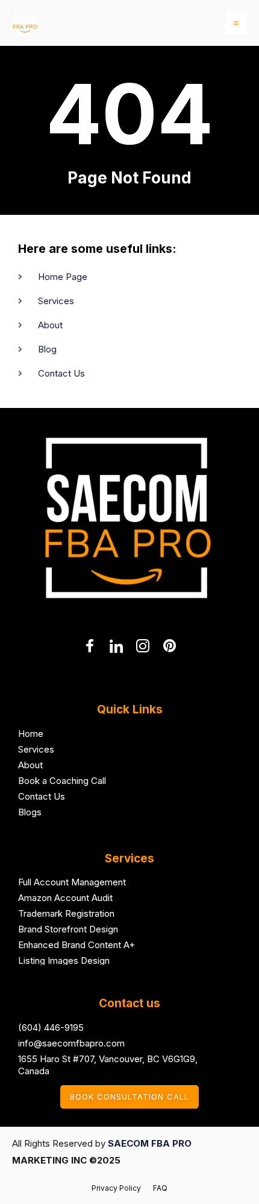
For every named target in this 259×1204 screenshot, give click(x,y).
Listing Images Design (64, 960)
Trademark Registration (66, 913)
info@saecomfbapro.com (71, 1043)
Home (30, 733)
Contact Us (41, 796)
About (30, 765)
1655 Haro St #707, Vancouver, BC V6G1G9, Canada (108, 1065)
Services (36, 749)
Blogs (30, 812)
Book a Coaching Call (62, 780)
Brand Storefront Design (68, 929)
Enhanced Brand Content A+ (76, 945)
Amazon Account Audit (65, 897)
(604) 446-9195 (51, 1027)
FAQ (160, 1188)
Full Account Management (72, 882)
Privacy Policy (116, 1188)
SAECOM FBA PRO (150, 1143)
